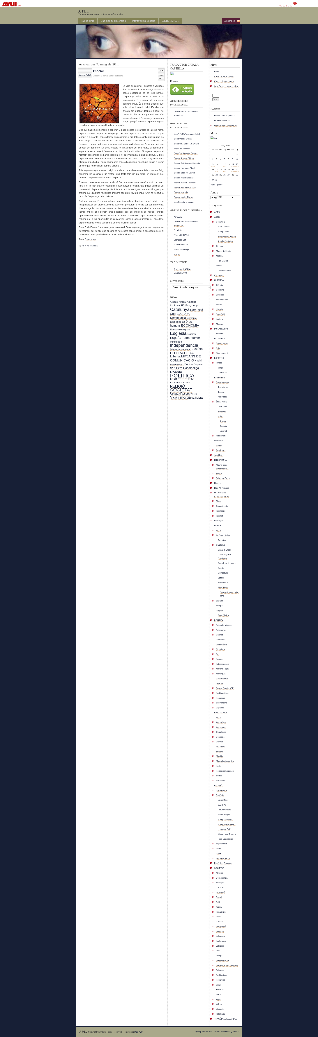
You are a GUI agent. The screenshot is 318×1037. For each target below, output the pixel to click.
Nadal (198, 360)
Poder (218, 766)
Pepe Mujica (223, 615)
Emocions (220, 746)
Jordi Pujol (218, 455)
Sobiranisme (221, 703)
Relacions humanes (180, 382)
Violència (220, 1009)
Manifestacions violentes (227, 965)
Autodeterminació (224, 625)
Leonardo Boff (180, 240)
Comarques (223, 573)
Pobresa (220, 970)
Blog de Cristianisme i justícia (187, 163)
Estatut (221, 578)
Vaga (218, 999)
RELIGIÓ (177, 386)
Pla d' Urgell (223, 587)
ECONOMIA (190, 325)
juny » (219, 185)
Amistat (182, 302)
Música (219, 256)
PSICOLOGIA (181, 379)
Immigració (176, 341)
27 (228, 175)
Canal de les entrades (224, 76)
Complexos (221, 732)
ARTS (217, 217)
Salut (218, 985)
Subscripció (229, 21)
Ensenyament (222, 299)
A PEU (83, 11)
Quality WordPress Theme (207, 1031)
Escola (219, 304)
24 (216, 175)
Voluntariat (220, 1014)
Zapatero (220, 708)
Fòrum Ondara (224, 810)
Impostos (220, 931)
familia (219, 907)
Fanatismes (221, 912)
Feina (218, 917)
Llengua (217, 483)
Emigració (185, 330)
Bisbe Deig (222, 800)
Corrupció (196, 309)
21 (233, 170)
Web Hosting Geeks (230, 1031)
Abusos (219, 873)
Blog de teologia (181, 192)
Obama (219, 683)
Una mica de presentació (113, 21)
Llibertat (175, 356)
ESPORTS (219, 358)
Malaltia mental (222, 960)
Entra (216, 71)
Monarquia (220, 674)
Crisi (173, 313)
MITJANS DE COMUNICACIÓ (185, 358)
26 (224, 175)
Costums (220, 290)
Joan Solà (220, 314)
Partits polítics (222, 693)
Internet (219, 516)
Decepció (220, 737)
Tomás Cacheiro (225, 241)
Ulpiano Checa (224, 270)
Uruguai (175, 393)
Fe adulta (178, 230)
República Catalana (223, 863)
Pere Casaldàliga (181, 249)
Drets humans (222, 382)
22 (237, 170)
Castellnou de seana (227, 563)
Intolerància (221, 941)
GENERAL (219, 440)
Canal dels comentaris (224, 81)
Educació (175, 329)
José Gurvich (224, 226)
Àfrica (218, 530)
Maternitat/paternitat (225, 761)
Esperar (98, 70)
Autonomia (220, 630)
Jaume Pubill (85, 75)
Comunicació (222, 506)
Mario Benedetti (181, 244)
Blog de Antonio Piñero (184, 158)
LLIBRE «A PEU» (170, 21)
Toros (218, 994)
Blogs (196, 305)
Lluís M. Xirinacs (221, 488)
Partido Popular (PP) (225, 688)
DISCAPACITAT (221, 329)
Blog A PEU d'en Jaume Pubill (187, 134)
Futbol (186, 338)
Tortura (221, 392)
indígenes (220, 936)
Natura (221, 887)
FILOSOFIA (219, 377)
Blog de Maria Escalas (184, 178)
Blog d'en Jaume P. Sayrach (186, 144)
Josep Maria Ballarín (227, 824)
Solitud (219, 776)
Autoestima (221, 727)
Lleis (218, 951)
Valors (185, 393)
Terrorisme (223, 387)
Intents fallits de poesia (143, 21)
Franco (219, 659)
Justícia (197, 349)
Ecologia (220, 883)
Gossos (219, 921)
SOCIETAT (181, 389)
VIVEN (177, 254)
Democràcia (178, 317)
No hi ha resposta (90, 246)
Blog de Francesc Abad (184, 168)
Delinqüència (221, 878)
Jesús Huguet (224, 815)
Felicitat (219, 751)
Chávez (219, 635)
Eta (217, 654)
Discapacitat (177, 321)
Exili (218, 902)
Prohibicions (221, 975)
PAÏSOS (217, 525)
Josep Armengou (225, 819)
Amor (218, 717)
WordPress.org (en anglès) (226, 86)
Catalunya (180, 309)
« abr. (213, 185)
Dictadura (191, 318)
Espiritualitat (221, 844)
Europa (219, 605)
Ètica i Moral (195, 397)
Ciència (219, 285)
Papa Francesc (177, 364)
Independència (184, 345)
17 (216, 170)
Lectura (219, 319)
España (175, 338)
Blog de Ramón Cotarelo (184, 182)
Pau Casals (223, 261)
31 (216, 180)
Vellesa (193, 394)
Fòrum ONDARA (181, 235)
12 (224, 164)
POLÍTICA (182, 375)
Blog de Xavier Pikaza (183, 197)
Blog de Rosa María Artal (185, 187)
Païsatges (218, 521)
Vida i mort (179, 397)
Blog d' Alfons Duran (183, 139)
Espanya (191, 334)
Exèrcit (219, 897)
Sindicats (220, 989)
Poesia (176, 372)
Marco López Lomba (227, 236)
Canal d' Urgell (224, 550)
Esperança (90, 239)
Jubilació (186, 349)
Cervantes (219, 275)
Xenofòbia (222, 397)
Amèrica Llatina (223, 535)
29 (237, 175)
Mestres (219, 324)
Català (221, 568)
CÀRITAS (222, 805)
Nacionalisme (222, 678)
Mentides (222, 411)
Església (178, 333)
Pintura (219, 265)
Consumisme (222, 343)
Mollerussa (223, 582)
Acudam (174, 302)
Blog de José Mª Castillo (184, 173)
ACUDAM (178, 217)
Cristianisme (221, 790)
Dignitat (219, 742)
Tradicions (220, 450)
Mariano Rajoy (222, 669)
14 (233, 164)
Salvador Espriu (223, 478)
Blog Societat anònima (183, 202)
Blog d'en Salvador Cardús (185, 153)
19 (224, 170)
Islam (218, 849)
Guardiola (222, 372)
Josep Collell (223, 231)
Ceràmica (220, 222)
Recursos (220, 980)
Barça (189, 305)
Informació (175, 349)
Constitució (221, 639)
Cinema (219, 246)
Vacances (220, 781)
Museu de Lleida (223, 251)
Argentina (222, 540)
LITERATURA (182, 353)
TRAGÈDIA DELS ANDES (225, 1019)
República (220, 698)
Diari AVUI (138, 1032)
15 (237, 164)
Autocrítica (221, 722)
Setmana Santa (223, 858)
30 (213, 180)
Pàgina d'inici (87, 21)
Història (219, 309)
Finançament (222, 353)
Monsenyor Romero (227, 834)
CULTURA (183, 313)
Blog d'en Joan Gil (182, 148)
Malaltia (219, 756)
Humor (195, 338)
